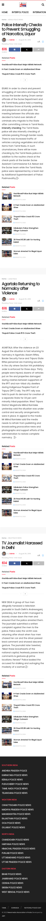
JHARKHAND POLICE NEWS (15, 878)
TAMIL (4, 908)
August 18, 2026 (20, 257)
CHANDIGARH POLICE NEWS (15, 839)
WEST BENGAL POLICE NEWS (15, 892)
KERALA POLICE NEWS (15, 20)
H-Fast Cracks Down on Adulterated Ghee (21, 69)
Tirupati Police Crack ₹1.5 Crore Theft (18, 74)
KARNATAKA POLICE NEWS (14, 775)
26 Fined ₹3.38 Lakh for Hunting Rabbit (26, 240)
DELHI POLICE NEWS (15, 538)
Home (5, 12)
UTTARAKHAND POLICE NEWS (16, 857)
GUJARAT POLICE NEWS (13, 827)
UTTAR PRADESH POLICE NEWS (17, 862)
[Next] (25, 80)
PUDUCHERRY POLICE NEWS (15, 784)
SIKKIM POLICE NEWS (12, 887)
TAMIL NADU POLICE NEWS (15, 788)
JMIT (3, 916)
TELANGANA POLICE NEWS (14, 793)
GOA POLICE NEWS (11, 823)
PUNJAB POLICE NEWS (12, 853)
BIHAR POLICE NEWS (11, 874)
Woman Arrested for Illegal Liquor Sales (27, 252)
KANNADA (15, 908)
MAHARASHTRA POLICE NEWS (16, 814)
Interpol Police (20, 12)
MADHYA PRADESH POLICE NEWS (18, 809)
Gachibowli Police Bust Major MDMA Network (21, 64)
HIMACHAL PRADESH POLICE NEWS (18, 848)
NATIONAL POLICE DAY (32, 908)
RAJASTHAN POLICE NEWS (14, 818)
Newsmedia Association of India (19, 912)
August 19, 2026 (20, 200)
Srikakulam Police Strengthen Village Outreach (25, 229)
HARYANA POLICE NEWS (13, 844)
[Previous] (21, 80)
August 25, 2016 (25, 40)
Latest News (12, 279)
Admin (12, 40)
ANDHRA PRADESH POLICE (14, 770)
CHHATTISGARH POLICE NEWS (16, 805)
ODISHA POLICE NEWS (12, 883)
